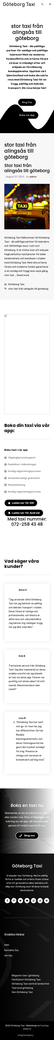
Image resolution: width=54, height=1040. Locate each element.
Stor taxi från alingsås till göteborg (27, 168)
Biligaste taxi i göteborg (25, 975)
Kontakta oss (11, 950)
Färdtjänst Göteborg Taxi (26, 979)
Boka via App (27, 115)
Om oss (8, 955)
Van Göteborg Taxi (22, 992)
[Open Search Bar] (42, 4)
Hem (6, 945)
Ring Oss (27, 102)
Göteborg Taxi (19, 4)
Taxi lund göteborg (22, 987)
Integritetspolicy (25, 1035)
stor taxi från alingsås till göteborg (28, 288)
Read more (23, 275)
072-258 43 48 (27, 524)
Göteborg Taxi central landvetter (30, 983)
